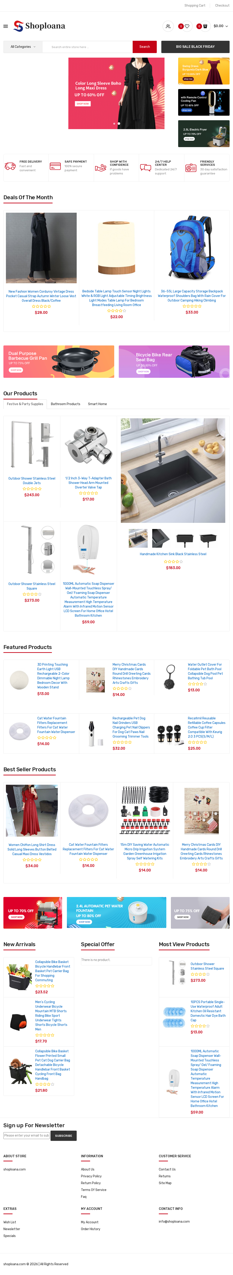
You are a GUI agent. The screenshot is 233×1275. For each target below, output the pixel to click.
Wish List (9, 1222)
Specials (9, 1236)
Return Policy (91, 1183)
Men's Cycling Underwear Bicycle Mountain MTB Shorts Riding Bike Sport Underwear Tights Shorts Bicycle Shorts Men (51, 1015)
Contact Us (167, 1169)
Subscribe (63, 1135)
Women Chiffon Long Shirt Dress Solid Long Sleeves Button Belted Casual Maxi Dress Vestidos (32, 849)
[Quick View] (29, 277)
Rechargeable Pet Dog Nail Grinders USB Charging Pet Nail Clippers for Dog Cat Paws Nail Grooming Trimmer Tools (131, 727)
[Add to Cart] (69, 690)
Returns (165, 1176)
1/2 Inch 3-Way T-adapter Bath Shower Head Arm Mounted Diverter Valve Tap (88, 482)
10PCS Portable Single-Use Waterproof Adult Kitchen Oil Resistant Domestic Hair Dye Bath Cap (208, 1011)
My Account (90, 1222)
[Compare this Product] (53, 277)
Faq (83, 1197)
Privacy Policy (91, 1176)
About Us (87, 1169)
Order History (90, 1229)
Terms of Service (93, 1190)
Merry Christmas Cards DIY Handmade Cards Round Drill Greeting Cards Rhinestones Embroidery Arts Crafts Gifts (132, 674)
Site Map (165, 1183)
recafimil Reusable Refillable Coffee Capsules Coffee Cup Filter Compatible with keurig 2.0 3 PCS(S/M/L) (206, 727)
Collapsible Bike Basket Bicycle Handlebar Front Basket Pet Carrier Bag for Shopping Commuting (52, 971)
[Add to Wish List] (41, 277)
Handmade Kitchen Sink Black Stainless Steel (173, 554)
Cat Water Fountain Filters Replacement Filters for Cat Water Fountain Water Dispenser (88, 849)
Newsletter (11, 1229)
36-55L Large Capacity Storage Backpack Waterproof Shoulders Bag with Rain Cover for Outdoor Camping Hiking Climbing (41, 296)
